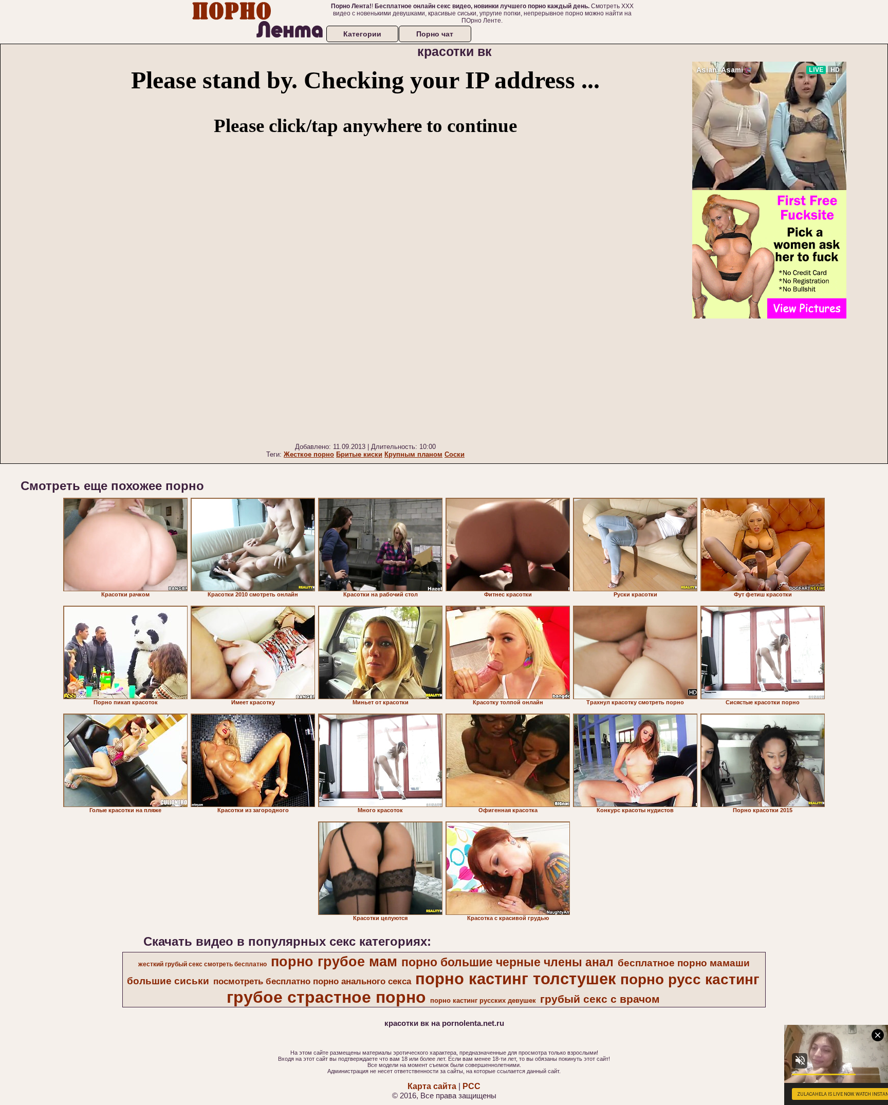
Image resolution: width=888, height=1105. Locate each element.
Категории (362, 34)
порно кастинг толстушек (515, 978)
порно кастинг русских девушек (483, 1000)
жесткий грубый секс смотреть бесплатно (202, 964)
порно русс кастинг (690, 979)
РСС (471, 1086)
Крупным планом (413, 454)
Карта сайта (432, 1086)
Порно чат (434, 34)
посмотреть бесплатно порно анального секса (312, 981)
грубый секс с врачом (600, 999)
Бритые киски (359, 454)
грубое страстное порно (326, 997)
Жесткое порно (309, 454)
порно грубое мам (334, 961)
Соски (455, 454)
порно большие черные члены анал (507, 962)
